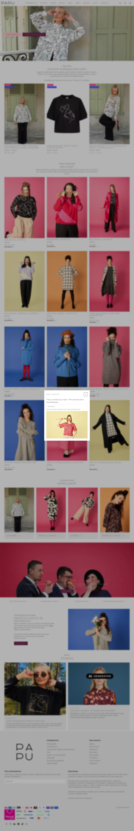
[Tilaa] (86, 406)
